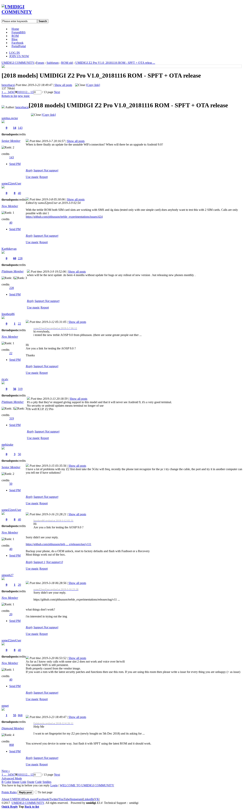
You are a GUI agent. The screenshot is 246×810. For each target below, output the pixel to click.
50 (19, 454)
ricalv (5, 379)
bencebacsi (8, 85)
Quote (30, 782)
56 (14, 389)
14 (14, 127)
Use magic (32, 177)
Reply (29, 170)
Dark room (29, 799)
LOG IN (14, 52)
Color (7, 782)
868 (20, 715)
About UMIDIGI (12, 799)
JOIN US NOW (19, 56)
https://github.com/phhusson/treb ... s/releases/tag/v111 (58, 544)
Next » (6, 771)
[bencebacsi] (3, 66)
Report (43, 177)
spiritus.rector (10, 118)
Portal (19, 46)
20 (19, 584)
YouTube (64, 799)
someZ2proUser (11, 183)
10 (20, 92)
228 (20, 258)
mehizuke (7, 444)
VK (97, 799)
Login (54, 785)
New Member (10, 206)
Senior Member (11, 140)
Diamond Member (13, 728)
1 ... (4, 92)
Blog (14, 39)
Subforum (53, 62)
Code (38, 782)
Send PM (15, 163)
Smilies (46, 782)
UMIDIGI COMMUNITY (18, 62)
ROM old (67, 62)
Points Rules (9, 792)
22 (19, 323)
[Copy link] (93, 85)
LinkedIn (88, 799)
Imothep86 (8, 314)
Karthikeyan (9, 248)
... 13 (30, 92)
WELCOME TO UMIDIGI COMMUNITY (87, 785)
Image (16, 782)
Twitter (53, 799)
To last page (45, 792)
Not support (51, 170)
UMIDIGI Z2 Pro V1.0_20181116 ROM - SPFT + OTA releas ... (115, 62)
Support (38, 170)
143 (20, 127)
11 (23, 92)
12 (25, 92)
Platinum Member (13, 271)
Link (23, 782)
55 (14, 715)
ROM (15, 35)
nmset (5, 705)
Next (57, 92)
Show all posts (63, 85)
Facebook (17, 42)
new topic (24, 96)
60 (14, 258)
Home (15, 29)
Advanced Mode (12, 778)
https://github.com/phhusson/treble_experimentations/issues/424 (64, 216)
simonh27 (7, 575)
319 (20, 389)
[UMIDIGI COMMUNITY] (22, 11)
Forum (19, 32)
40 (19, 193)
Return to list (9, 96)
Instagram (76, 799)
